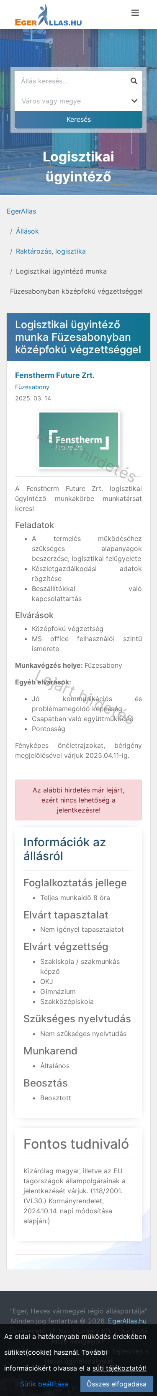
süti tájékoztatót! (120, 1368)
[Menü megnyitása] (135, 13)
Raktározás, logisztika (51, 251)
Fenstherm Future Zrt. (55, 375)
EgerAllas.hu (127, 1321)
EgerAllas (21, 211)
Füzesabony (32, 386)
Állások (27, 231)
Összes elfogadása (117, 1384)
